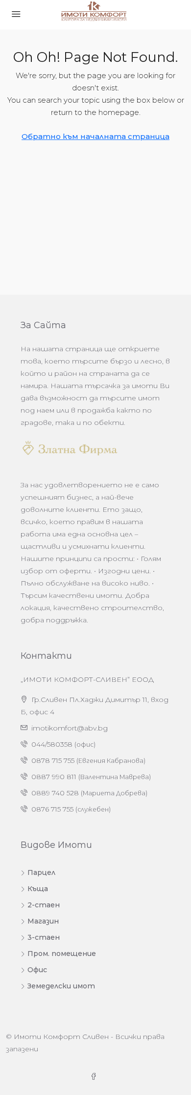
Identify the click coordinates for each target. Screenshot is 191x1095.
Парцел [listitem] (41, 872)
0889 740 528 (55, 792)
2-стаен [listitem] (43, 904)
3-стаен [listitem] (43, 937)
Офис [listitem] (37, 969)
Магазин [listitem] (43, 921)
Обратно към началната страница (95, 136)
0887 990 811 (53, 776)
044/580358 (51, 744)
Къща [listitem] (37, 888)
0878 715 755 (52, 760)
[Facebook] (95, 1076)
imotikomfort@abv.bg (69, 728)
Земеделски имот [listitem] (61, 986)
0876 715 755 (52, 809)
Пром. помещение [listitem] (61, 953)
